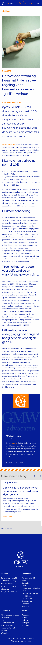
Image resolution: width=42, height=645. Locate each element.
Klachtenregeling (7, 625)
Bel (17, 3)
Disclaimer (5, 617)
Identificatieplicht (7, 623)
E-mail (21, 463)
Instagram (26, 623)
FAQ (3, 620)
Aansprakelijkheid (28, 578)
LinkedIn (10, 463)
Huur (24, 591)
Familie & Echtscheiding (31, 588)
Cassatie (25, 583)
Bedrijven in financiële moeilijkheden (30, 594)
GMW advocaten (3, 3)
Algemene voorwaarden (10, 615)
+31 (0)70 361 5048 (9, 592)
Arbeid (24, 580)
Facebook (25, 615)
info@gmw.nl (5, 589)
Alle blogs (6, 11)
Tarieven (4, 630)
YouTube (25, 625)
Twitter (24, 617)
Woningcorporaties (9, 144)
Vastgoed (25, 606)
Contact (27, 3)
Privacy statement (8, 628)
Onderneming (27, 601)
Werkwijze (4, 633)
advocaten (14, 443)
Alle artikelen (6, 529)
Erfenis (24, 586)
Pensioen (25, 604)
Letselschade (27, 598)
